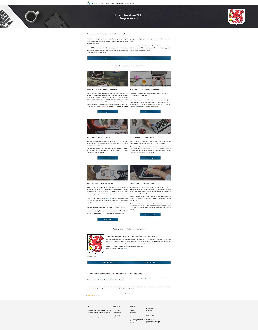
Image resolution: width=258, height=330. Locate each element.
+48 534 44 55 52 (116, 315)
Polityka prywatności (150, 319)
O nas (126, 3)
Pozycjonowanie (119, 3)
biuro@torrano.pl (116, 317)
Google (108, 193)
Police (121, 278)
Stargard (111, 278)
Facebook (133, 310)
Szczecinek (89, 279)
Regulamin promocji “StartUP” (152, 322)
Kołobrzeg (115, 279)
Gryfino (146, 278)
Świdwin (167, 278)
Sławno (156, 278)
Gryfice (110, 279)
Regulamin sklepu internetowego (153, 321)
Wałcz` (129, 278)
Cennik (112, 3)
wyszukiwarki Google (107, 198)
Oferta (102, 3)
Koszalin (121, 279)
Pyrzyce (141, 278)
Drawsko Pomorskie (98, 279)
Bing (114, 193)
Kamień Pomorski (97, 278)
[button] (108, 58)
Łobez (105, 279)
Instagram (133, 312)
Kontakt (132, 3)
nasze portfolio (124, 248)
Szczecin (117, 278)
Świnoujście (105, 278)
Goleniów (89, 278)
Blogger (167, 99)
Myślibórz (151, 278)
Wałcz (125, 278)
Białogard (162, 278)
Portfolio (108, 3)
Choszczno (135, 278)
